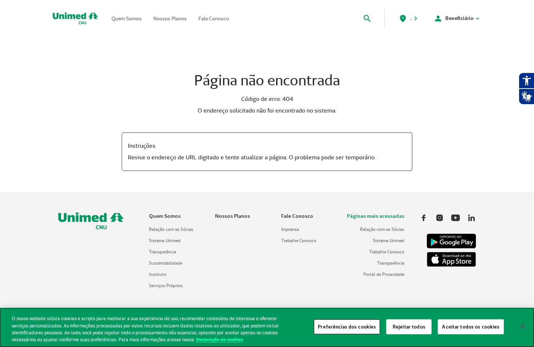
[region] (267, 327)
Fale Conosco (213, 18)
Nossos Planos (170, 18)
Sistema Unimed (165, 240)
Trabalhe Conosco (298, 240)
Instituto (157, 274)
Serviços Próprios (166, 285)
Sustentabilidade (165, 263)
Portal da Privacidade (383, 274)
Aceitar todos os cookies (470, 327)
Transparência (162, 251)
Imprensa (290, 229)
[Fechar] (522, 326)
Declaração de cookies (219, 339)
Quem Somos (127, 18)
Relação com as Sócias (171, 229)
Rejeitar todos (409, 327)
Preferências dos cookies (347, 327)
